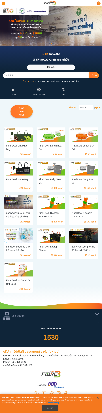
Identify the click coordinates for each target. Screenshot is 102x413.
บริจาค (47, 81)
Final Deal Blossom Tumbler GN (49, 214)
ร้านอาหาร (64, 81)
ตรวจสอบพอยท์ (22, 111)
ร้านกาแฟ (39, 81)
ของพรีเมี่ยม (74, 81)
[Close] (98, 398)
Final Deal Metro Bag (17, 179)
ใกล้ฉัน (52, 67)
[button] (98, 3)
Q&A (97, 107)
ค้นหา (94, 75)
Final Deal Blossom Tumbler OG (81, 214)
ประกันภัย (55, 81)
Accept (50, 408)
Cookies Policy (53, 402)
